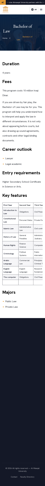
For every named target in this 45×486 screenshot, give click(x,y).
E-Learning (6, 412)
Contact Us (7, 393)
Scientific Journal (9, 421)
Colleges (6, 379)
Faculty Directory (27, 477)
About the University (10, 374)
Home (4, 38)
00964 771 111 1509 (16, 454)
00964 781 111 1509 (16, 458)
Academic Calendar (10, 388)
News (4, 384)
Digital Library (8, 417)
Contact (14, 477)
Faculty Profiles (8, 426)
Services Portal (8, 407)
